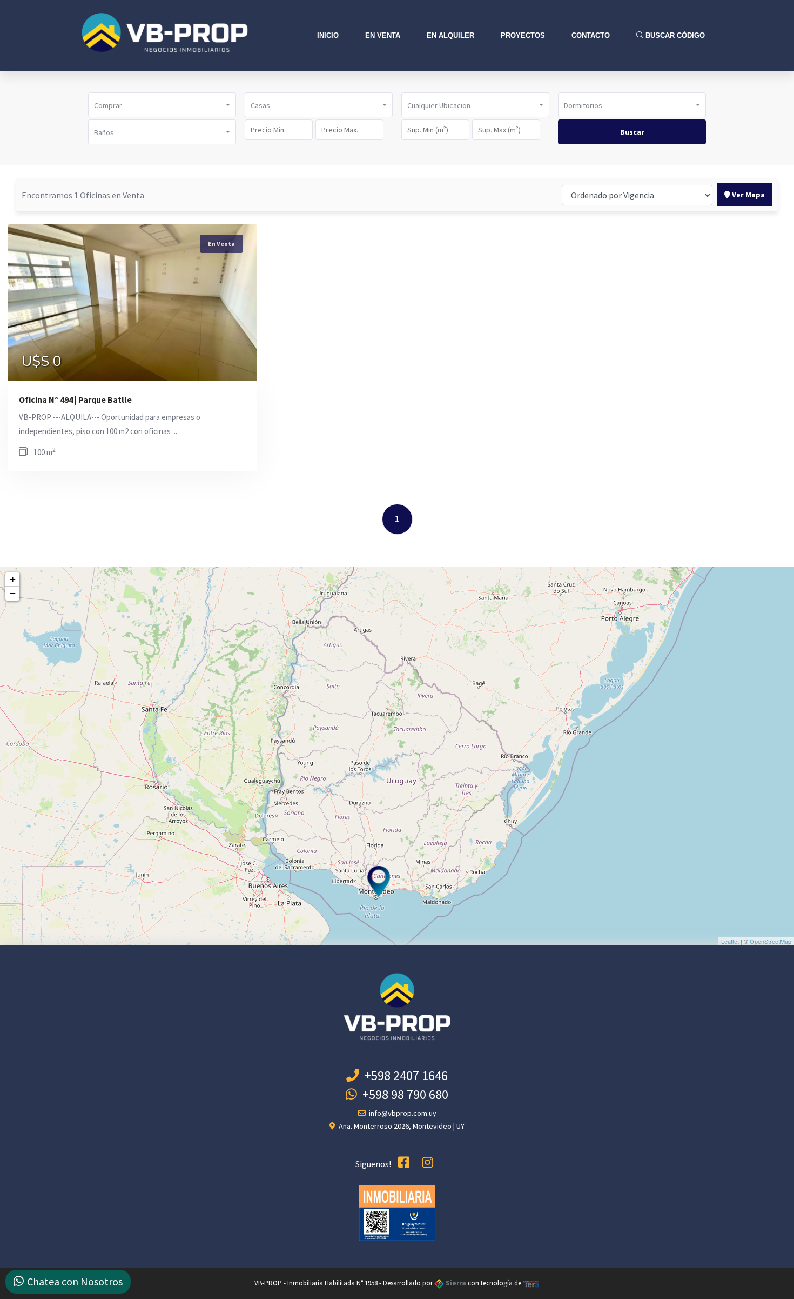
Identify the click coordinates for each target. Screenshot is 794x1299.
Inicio (328, 35)
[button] (162, 104)
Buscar (632, 132)
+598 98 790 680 (402, 1094)
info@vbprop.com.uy (401, 1113)
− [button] (13, 593)
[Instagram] (427, 1162)
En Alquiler (450, 35)
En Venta (382, 35)
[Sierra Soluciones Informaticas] (531, 1283)
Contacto (590, 35)
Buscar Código (674, 35)
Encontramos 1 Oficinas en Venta (83, 195)
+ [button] (13, 579)
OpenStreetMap (770, 941)
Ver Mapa (747, 194)
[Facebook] (403, 1162)
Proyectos (523, 35)
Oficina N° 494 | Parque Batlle (75, 399)
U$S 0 (42, 362)
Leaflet (730, 941)
